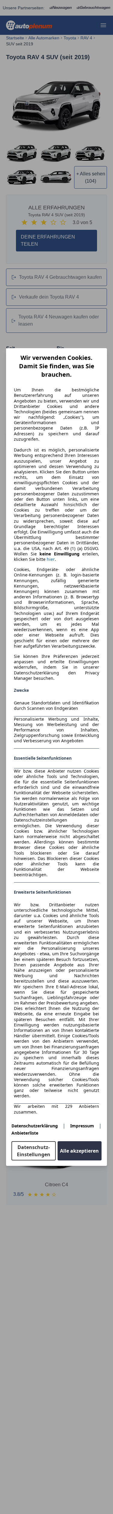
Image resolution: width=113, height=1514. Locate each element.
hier (51, 559)
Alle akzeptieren (79, 1151)
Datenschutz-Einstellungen (33, 1151)
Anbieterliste (24, 1133)
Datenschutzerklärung (34, 1126)
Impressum (82, 1126)
